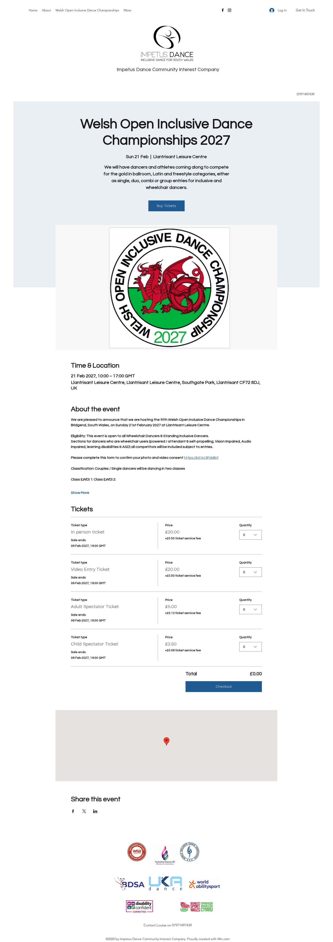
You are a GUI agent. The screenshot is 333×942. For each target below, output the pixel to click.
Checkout (224, 686)
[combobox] (250, 535)
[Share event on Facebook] (73, 811)
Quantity (245, 525)
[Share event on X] (84, 811)
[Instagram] (229, 10)
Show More (80, 493)
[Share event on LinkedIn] (95, 811)
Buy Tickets (166, 206)
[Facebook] (222, 10)
